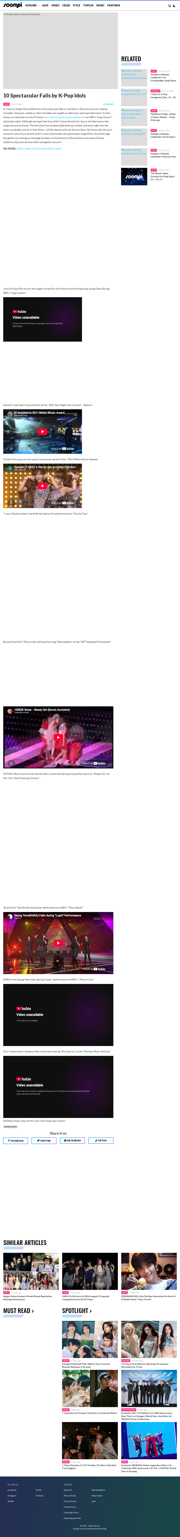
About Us (68, 1490)
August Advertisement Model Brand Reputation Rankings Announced (27, 1298)
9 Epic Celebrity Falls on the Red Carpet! (39, 148)
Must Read (16, 1310)
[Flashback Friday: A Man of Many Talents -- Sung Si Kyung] (134, 117)
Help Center (97, 1495)
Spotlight (75, 1310)
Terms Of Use (70, 1495)
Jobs (94, 1501)
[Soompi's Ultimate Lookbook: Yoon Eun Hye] (134, 157)
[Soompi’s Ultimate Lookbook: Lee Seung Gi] (134, 137)
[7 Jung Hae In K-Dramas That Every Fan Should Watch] (90, 1388)
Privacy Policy (70, 1501)
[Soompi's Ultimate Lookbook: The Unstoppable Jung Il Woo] (134, 77)
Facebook (17, 1140)
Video (55, 5)
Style (76, 5)
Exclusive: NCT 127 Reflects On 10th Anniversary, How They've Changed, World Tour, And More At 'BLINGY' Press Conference (147, 1416)
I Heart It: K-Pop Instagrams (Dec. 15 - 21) (163, 96)
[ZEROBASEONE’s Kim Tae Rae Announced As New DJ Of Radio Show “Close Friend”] (149, 1271)
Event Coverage (128, 1409)
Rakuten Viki (96, 1529)
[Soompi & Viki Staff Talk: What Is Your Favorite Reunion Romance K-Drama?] (90, 1339)
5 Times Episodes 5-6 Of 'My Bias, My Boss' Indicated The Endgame (89, 1467)
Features (113, 5)
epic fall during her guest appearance (65, 117)
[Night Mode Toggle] (174, 6)
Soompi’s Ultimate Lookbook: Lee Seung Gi (163, 135)
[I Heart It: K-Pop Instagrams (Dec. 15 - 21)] (134, 97)
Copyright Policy (71, 1512)
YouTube (39, 1495)
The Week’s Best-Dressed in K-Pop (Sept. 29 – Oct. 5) (163, 176)
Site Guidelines (98, 1490)
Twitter (45, 1140)
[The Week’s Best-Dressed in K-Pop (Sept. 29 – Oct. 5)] (134, 176)
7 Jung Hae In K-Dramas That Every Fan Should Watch (89, 1413)
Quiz (45, 5)
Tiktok (102, 1140)
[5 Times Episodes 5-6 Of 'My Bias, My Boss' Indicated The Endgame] (90, 1440)
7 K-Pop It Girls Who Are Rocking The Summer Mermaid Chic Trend (145, 1365)
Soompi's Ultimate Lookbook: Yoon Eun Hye (163, 155)
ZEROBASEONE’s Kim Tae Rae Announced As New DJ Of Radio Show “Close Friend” (148, 1298)
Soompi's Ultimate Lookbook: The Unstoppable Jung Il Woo (163, 77)
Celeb (66, 5)
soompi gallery (10, 1127)
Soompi (109, 104)
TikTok (38, 1490)
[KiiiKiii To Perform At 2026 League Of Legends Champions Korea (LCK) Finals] (90, 1271)
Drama (65, 1360)
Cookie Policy (70, 1507)
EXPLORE (31, 5)
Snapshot (155, 91)
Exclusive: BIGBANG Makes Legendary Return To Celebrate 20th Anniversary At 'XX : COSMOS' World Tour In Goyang (148, 1468)
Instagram (73, 1140)
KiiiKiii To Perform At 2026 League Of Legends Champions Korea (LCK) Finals (85, 1298)
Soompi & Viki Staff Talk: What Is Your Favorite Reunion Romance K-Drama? (86, 1365)
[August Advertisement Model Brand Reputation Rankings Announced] (31, 1271)
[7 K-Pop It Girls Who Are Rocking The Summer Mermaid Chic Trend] (149, 1339)
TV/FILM (88, 5)
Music (100, 5)
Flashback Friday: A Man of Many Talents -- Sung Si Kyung (163, 117)
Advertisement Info (72, 1518)
